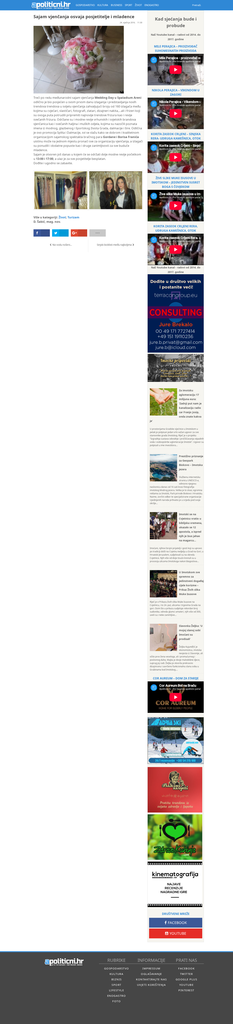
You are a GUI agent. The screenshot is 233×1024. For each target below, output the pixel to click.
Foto (116, 1001)
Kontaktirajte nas (151, 979)
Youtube (177, 933)
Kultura (117, 974)
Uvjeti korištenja (151, 985)
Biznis (116, 979)
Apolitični (51, 5)
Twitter (186, 974)
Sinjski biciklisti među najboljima (114, 244)
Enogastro (116, 995)
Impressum (151, 968)
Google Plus (186, 979)
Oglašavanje (151, 974)
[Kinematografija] (175, 884)
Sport (116, 985)
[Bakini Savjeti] (175, 790)
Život (62, 217)
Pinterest (186, 990)
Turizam (73, 217)
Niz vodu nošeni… (62, 244)
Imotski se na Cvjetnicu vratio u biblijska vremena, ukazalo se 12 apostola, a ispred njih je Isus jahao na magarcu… (190, 527)
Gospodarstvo (116, 968)
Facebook (177, 922)
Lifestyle (116, 990)
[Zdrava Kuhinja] (175, 837)
